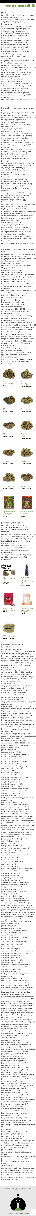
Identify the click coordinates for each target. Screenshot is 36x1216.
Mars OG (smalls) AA (9, 383)
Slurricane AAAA (25, 487)
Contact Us (18, 1189)
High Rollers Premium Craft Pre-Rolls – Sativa (27, 513)
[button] (2, 6)
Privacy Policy (23, 1188)
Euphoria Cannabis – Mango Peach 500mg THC (27, 610)
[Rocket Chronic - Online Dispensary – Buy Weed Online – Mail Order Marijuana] (15, 6)
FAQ (30, 1188)
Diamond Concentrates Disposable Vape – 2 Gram (27, 581)
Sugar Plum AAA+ (8, 435)
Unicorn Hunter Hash (9, 637)
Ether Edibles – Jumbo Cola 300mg (9, 609)
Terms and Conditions (11, 1188)
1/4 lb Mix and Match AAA (9, 579)
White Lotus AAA (25, 462)
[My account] (28, 5)
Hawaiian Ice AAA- (26, 410)
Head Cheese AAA (8, 487)
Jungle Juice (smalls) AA (24, 435)
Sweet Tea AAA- (8, 462)
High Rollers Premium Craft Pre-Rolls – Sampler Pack (9, 513)
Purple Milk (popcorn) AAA (25, 384)
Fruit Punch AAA (7, 410)
